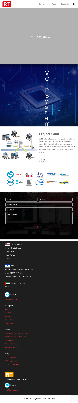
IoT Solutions (9, 340)
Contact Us (65, 4)
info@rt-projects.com (12, 299)
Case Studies (9, 320)
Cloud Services (10, 357)
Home (7, 309)
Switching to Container (13, 361)
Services (42, 4)
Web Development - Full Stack (16, 337)
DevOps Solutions (11, 347)
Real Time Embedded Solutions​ (16, 333)
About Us (8, 316)
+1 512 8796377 (15, 258)
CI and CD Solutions (12, 364)
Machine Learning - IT (12, 344)
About (54, 4)
